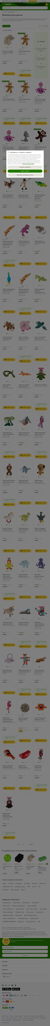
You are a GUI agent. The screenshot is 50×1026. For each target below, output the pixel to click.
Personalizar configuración (25, 167)
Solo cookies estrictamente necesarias (25, 175)
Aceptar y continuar (25, 171)
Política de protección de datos (28, 163)
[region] (25, 164)
